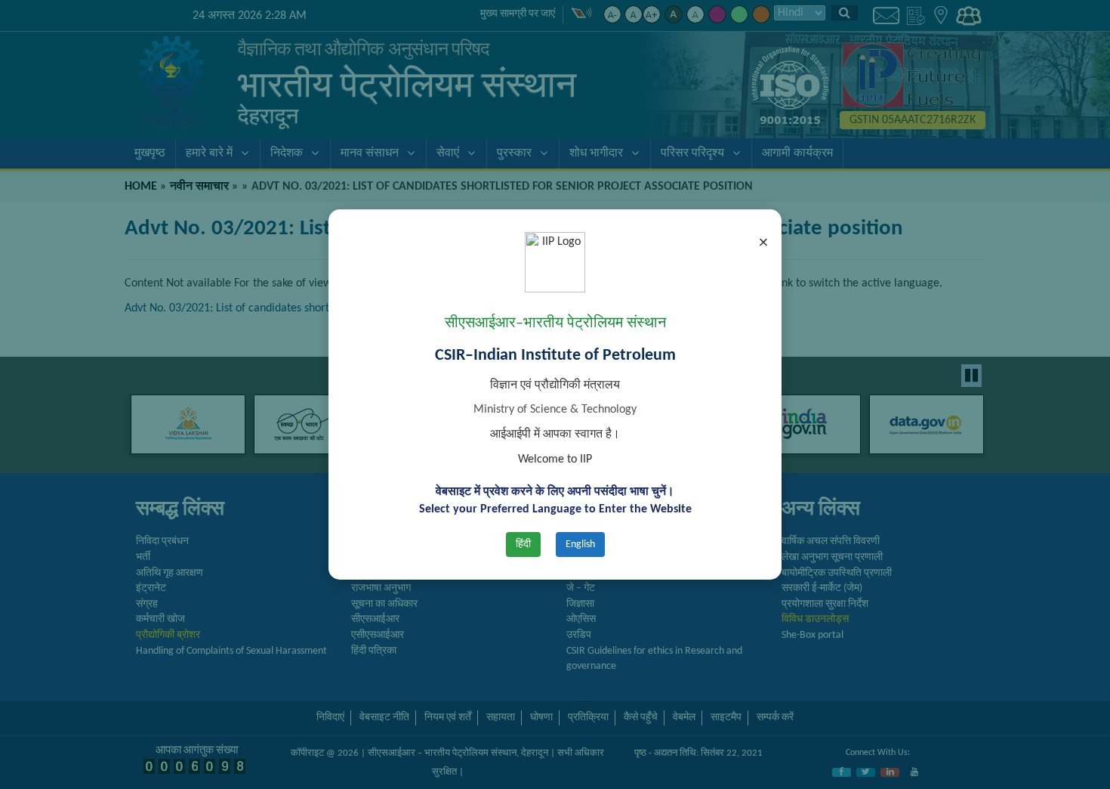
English (580, 544)
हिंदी (523, 544)
